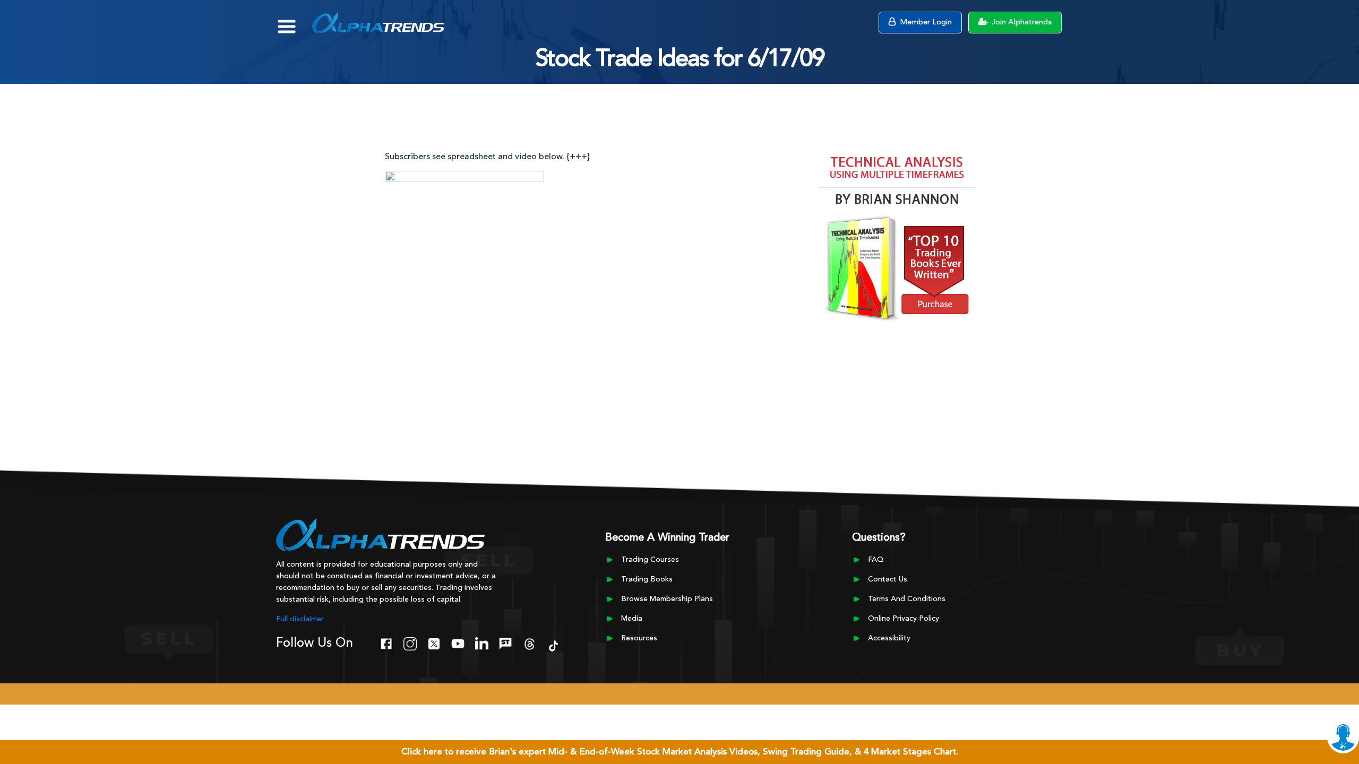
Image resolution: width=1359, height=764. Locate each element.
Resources (639, 638)
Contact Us (887, 579)
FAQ (875, 559)
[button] (294, 21)
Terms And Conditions (906, 599)
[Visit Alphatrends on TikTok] (553, 644)
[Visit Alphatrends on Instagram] (410, 642)
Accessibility (889, 638)
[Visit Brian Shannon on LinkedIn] (481, 642)
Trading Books (647, 579)
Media (631, 618)
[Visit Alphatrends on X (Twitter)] (434, 642)
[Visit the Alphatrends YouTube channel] (458, 642)
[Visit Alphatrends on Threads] (529, 642)
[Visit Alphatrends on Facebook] (386, 642)
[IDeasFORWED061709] (464, 205)
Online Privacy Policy (903, 618)
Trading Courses (650, 559)
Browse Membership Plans (667, 599)
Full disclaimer (300, 619)
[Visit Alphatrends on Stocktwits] (505, 642)
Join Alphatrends (1021, 23)
